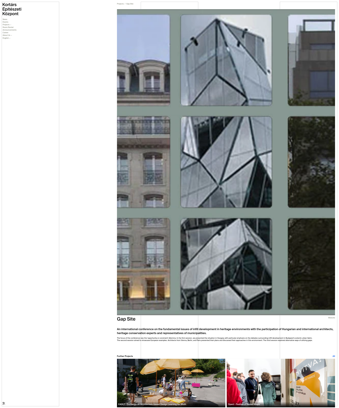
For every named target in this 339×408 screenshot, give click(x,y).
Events (5, 22)
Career (5, 33)
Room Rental (8, 27)
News (5, 19)
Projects (6, 25)
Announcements (10, 30)
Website (331, 318)
